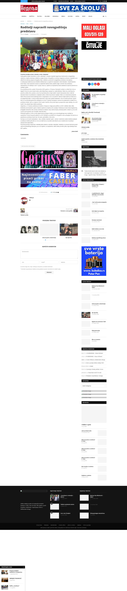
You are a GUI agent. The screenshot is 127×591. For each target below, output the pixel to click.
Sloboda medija (85, 127)
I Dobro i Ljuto (86, 424)
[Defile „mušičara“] (4, 587)
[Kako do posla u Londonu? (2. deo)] (102, 451)
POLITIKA (39, 16)
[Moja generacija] (86, 333)
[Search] (105, 16)
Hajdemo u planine (86, 475)
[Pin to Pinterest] (56, 192)
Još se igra (84, 133)
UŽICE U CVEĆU (71, 525)
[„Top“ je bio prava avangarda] (86, 204)
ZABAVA (79, 525)
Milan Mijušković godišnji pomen (39, 1)
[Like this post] (52, 192)
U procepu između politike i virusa (94, 369)
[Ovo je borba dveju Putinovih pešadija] (86, 120)
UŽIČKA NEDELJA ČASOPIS (80, 1)
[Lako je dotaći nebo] (102, 433)
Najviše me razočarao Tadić (69, 237)
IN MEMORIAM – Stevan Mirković (95, 353)
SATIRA (77, 16)
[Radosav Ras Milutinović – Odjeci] (86, 288)
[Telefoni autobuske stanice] (54, 507)
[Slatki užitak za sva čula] (86, 231)
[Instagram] (102, 1)
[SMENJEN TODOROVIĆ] (4, 580)
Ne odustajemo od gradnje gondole (98, 95)
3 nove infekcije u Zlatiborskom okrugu (95, 359)
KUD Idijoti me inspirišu (98, 211)
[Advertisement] (94, 64)
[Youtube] (104, 1)
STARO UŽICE (62, 525)
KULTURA (70, 16)
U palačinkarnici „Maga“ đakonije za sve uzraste (98, 194)
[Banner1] (94, 391)
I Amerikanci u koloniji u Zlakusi (98, 104)
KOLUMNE (47, 16)
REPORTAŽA (54, 525)
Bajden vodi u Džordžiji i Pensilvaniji (91, 112)
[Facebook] (98, 1)
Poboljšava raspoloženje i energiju (94, 375)
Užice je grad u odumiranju (29, 237)
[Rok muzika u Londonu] (102, 469)
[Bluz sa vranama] (86, 342)
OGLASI (71, 1)
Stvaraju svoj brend (97, 220)
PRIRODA (46, 525)
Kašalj (91, 366)
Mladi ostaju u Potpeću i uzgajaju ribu (98, 185)
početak (22, 21)
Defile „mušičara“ (14, 586)
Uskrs (83, 359)
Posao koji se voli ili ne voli (94, 372)
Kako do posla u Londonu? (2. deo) (88, 449)
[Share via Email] (58, 192)
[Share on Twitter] (55, 192)
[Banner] (94, 397)
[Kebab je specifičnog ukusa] (86, 240)
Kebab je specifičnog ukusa (99, 238)
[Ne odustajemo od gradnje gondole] (86, 97)
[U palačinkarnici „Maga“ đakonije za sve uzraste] (86, 195)
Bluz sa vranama (96, 339)
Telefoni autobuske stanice (67, 504)
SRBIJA (63, 16)
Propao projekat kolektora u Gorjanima (16, 571)
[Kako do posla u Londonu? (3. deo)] (102, 442)
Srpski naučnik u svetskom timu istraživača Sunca (93, 139)
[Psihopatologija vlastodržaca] (84, 516)
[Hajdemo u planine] (102, 478)
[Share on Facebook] (53, 192)
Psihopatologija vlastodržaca (97, 513)
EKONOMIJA (55, 16)
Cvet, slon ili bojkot (65, 513)
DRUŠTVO (31, 16)
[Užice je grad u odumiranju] (30, 230)
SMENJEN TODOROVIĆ (15, 578)
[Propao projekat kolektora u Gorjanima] (4, 572)
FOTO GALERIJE (87, 525)
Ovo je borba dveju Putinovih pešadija (96, 119)
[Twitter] (100, 1)
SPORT (83, 16)
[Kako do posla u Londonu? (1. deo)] (102, 460)
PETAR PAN (39, 525)
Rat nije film (49, 237)
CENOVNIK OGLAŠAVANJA (63, 1)
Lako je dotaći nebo (87, 431)
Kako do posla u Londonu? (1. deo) (88, 458)
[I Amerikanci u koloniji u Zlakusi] (86, 106)
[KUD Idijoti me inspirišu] (86, 213)
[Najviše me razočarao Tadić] (69, 230)
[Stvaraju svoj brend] (86, 222)
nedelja (26, 34)
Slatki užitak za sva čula (98, 229)
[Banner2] (94, 394)
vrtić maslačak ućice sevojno (27, 146)
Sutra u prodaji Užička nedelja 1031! (95, 363)
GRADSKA (24, 16)
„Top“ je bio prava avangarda (99, 202)
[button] (28, 1)
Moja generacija (96, 330)
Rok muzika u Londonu (87, 466)
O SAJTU (55, 1)
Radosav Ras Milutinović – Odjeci (94, 158)
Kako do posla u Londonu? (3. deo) (88, 440)
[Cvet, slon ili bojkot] (54, 516)
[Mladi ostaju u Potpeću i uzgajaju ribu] (86, 187)
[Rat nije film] (49, 230)
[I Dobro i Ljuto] (94, 414)
